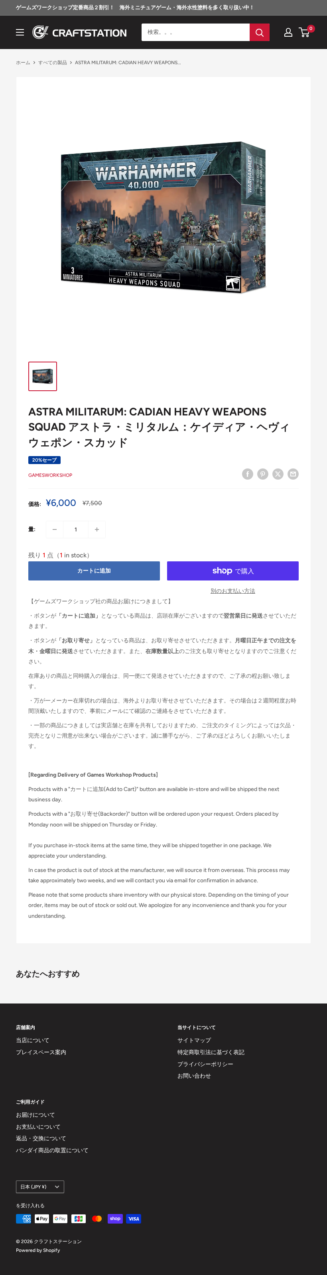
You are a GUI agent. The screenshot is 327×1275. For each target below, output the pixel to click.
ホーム (23, 62)
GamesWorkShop (50, 475)
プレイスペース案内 (41, 1052)
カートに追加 (94, 570)
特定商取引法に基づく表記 (210, 1052)
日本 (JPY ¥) (33, 1187)
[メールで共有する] (293, 474)
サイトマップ (194, 1040)
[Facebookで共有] (247, 474)
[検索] (260, 32)
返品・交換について (41, 1138)
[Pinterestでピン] (262, 474)
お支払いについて (38, 1126)
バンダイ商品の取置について (52, 1150)
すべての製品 (52, 62)
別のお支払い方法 (233, 591)
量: (31, 529)
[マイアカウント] (288, 32)
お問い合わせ (194, 1075)
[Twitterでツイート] (278, 474)
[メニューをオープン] (20, 32)
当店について (32, 1040)
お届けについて (35, 1115)
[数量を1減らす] (54, 529)
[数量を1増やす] (97, 529)
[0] (304, 32)
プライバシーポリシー (205, 1064)
